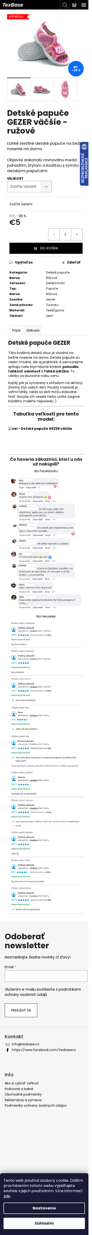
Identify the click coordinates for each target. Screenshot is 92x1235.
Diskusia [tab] (32, 330)
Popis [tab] (16, 330)
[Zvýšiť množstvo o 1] (76, 234)
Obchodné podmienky (23, 1094)
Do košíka (49, 248)
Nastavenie (44, 1208)
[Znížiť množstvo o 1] (54, 234)
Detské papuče (58, 272)
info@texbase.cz (25, 1044)
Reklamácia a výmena (23, 1100)
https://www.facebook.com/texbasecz (44, 1049)
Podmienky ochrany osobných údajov (36, 1105)
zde (7, 1196)
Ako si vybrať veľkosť (22, 1083)
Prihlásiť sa (21, 1010)
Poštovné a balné (19, 1089)
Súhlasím (44, 1223)
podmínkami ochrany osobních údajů (43, 992)
